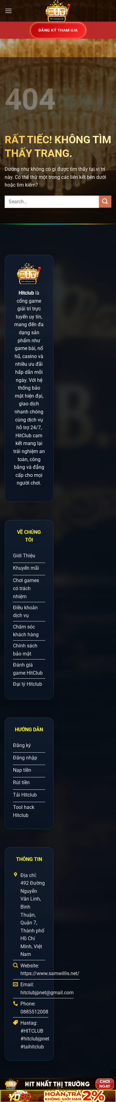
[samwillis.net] (58, 11)
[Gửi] (105, 202)
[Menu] (8, 10)
